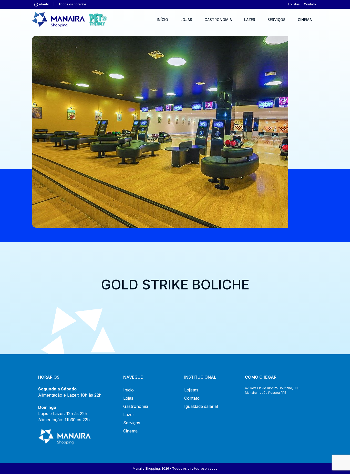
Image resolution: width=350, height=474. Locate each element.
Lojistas (294, 4)
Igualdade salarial (201, 406)
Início (162, 19)
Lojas (186, 19)
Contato (310, 4)
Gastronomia (218, 19)
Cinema (305, 19)
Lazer (249, 19)
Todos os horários (72, 4)
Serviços (276, 19)
